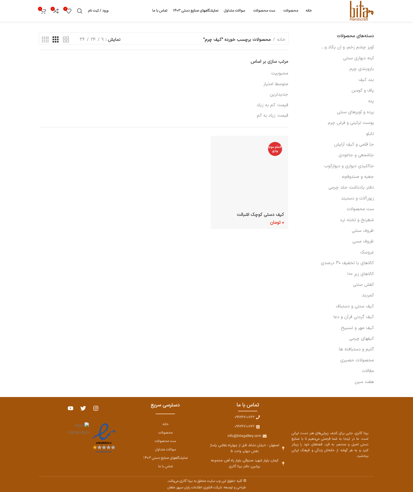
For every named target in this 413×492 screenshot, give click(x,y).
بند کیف (366, 79)
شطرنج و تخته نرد (357, 220)
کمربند (368, 295)
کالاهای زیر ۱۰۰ (360, 274)
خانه (281, 39)
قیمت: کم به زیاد (272, 105)
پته (371, 101)
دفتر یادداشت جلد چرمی (351, 187)
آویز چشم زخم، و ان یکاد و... (347, 47)
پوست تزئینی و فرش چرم (351, 122)
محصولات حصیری (357, 360)
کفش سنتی (363, 284)
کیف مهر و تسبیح (357, 328)
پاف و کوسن (362, 90)
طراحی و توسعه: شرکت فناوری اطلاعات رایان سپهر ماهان (206, 487)
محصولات (165, 432)
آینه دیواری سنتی (358, 58)
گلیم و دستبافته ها (356, 349)
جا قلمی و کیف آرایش (354, 144)
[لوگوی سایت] (361, 10)
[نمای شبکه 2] (66, 40)
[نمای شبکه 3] (56, 40)
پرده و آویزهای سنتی (355, 112)
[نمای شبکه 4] (45, 40)
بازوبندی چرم (362, 68)
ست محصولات (360, 209)
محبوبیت (279, 73)
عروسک (367, 252)
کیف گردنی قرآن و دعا (353, 317)
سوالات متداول (165, 449)
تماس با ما (165, 466)
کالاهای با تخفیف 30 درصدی (347, 263)
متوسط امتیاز (275, 84)
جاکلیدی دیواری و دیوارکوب (349, 166)
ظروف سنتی (363, 230)
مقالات (368, 371)
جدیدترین (279, 94)
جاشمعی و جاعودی (356, 155)
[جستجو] (79, 11)
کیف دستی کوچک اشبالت (260, 214)
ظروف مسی (363, 241)
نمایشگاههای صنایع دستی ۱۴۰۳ (165, 458)
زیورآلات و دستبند (357, 198)
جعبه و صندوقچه (358, 176)
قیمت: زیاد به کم (272, 115)
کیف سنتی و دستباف (355, 306)
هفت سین (364, 381)
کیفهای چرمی (361, 338)
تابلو (370, 133)
